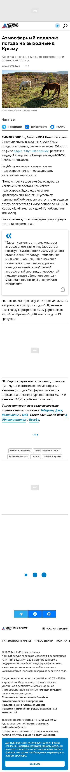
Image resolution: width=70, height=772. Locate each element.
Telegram (47, 410)
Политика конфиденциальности (23, 705)
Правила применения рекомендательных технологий (29, 711)
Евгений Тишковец (20, 450)
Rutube (34, 420)
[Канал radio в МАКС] (49, 614)
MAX (25, 415)
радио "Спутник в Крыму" (31, 151)
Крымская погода (18, 456)
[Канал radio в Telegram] (21, 614)
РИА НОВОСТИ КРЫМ (16, 641)
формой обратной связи (38, 735)
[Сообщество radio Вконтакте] (35, 614)
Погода (35, 456)
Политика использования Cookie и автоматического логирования (25, 699)
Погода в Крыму (52, 456)
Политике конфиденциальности (37, 746)
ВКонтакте (10, 415)
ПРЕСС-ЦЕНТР (43, 641)
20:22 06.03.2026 (11, 65)
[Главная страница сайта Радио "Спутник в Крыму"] (10, 26)
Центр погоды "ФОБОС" (47, 450)
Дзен (58, 410)
